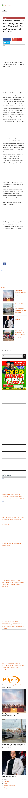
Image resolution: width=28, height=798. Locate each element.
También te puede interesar (7, 287)
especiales (6, 781)
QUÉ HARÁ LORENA (9, 776)
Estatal (5, 18)
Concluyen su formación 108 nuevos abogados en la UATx (20, 292)
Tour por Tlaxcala (8, 787)
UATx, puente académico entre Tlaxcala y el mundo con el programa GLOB (20, 335)
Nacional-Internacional (9, 785)
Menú (4, 10)
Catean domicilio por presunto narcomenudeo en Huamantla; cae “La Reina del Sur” (20, 308)
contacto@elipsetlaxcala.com (16, 685)
